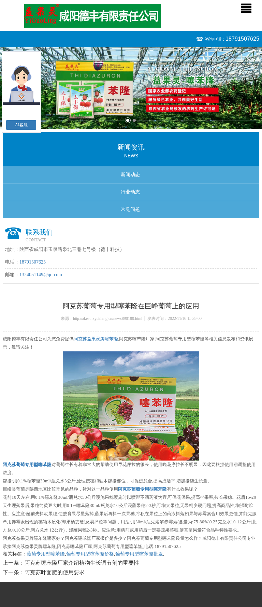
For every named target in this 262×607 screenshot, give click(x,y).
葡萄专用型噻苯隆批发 (139, 553)
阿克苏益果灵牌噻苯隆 (96, 338)
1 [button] (127, 120)
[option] (131, 88)
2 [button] (134, 120)
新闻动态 (130, 174)
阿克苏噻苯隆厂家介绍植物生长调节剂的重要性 (82, 563)
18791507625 (242, 39)
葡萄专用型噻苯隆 (46, 553)
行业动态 (130, 192)
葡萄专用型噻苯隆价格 (90, 553)
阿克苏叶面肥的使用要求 (55, 572)
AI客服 (21, 125)
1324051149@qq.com (40, 274)
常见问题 (130, 209)
